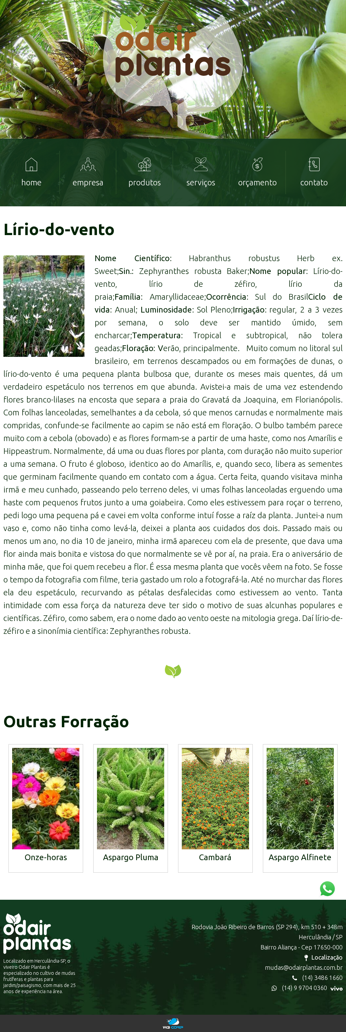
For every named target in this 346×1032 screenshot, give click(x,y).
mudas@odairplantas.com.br (304, 967)
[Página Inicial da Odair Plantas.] (173, 81)
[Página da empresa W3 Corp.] (173, 1023)
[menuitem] (31, 172)
